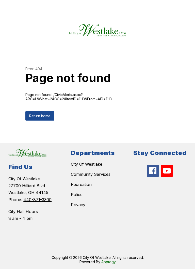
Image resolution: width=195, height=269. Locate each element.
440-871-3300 (37, 199)
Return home (40, 116)
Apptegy (108, 262)
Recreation (81, 184)
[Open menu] (13, 33)
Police (77, 194)
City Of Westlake (86, 164)
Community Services (90, 174)
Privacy (78, 204)
